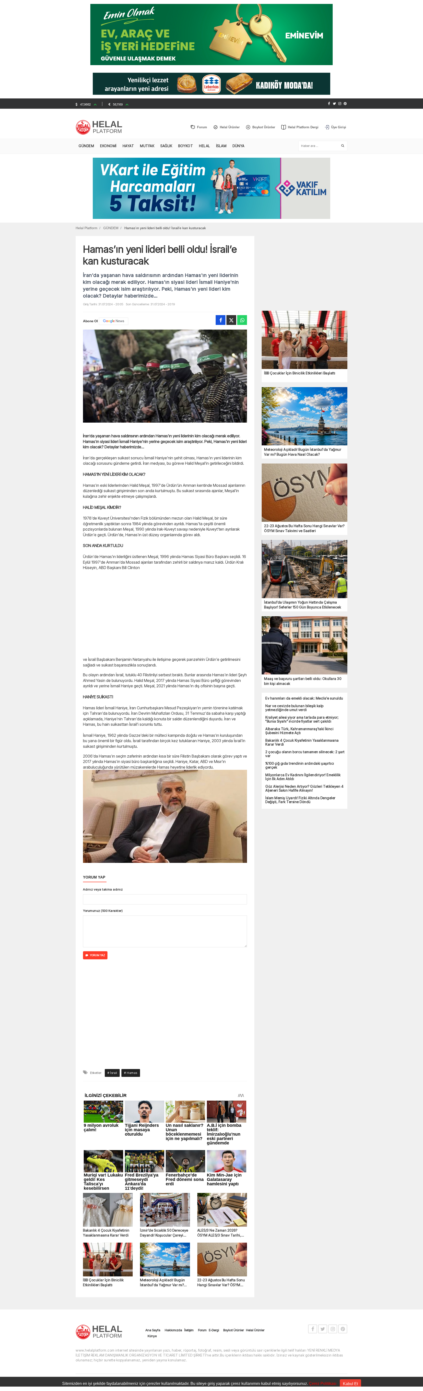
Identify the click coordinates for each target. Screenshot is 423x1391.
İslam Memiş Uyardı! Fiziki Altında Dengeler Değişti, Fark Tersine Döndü (300, 800)
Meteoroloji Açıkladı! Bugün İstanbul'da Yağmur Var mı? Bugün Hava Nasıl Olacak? (162, 1184)
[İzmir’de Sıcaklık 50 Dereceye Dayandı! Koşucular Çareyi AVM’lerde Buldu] (165, 1112)
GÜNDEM (86, 146)
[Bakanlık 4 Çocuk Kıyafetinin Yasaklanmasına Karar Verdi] (108, 1112)
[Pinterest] (345, 103)
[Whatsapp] (242, 320)
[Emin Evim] (211, 34)
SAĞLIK (166, 146)
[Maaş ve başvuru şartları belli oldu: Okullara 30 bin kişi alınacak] (304, 645)
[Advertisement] (50, 126)
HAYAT (128, 146)
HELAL (204, 146)
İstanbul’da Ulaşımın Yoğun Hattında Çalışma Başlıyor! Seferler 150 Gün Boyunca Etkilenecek (302, 604)
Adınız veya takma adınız (103, 889)
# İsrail (112, 974)
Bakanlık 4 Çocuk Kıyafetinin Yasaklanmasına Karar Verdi (106, 1134)
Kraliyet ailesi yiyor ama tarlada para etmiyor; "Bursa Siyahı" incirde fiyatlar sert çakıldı (302, 719)
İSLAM (221, 146)
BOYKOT (185, 146)
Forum (202, 1232)
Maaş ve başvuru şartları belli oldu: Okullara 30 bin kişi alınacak (302, 681)
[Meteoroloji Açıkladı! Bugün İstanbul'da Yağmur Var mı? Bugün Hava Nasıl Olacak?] (165, 1161)
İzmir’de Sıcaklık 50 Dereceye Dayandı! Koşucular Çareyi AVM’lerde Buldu (164, 1134)
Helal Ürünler (255, 1232)
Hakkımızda (173, 1232)
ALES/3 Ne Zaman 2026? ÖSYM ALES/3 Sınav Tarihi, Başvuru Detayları (219, 1134)
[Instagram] (340, 103)
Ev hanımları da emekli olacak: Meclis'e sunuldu (304, 698)
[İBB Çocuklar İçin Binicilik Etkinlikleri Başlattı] (108, 1161)
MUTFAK (147, 146)
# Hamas (130, 974)
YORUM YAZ (97, 955)
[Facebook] (329, 103)
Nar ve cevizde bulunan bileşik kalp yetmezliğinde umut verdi (294, 708)
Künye (152, 1237)
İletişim (189, 1232)
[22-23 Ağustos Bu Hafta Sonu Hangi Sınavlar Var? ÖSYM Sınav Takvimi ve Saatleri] (222, 1161)
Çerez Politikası (322, 1383)
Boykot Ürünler (233, 1232)
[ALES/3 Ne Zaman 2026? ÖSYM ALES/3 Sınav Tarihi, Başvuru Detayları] (222, 1112)
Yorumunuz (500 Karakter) (103, 911)
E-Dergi (214, 1232)
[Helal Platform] (101, 127)
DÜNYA (239, 146)
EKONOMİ (108, 146)
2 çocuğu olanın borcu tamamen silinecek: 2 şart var (305, 754)
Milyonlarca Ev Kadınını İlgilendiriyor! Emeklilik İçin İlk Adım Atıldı (303, 777)
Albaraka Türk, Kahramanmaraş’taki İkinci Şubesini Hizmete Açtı (299, 731)
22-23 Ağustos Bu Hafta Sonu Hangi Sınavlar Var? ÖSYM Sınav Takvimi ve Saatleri (221, 1184)
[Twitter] (334, 103)
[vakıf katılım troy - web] (211, 188)
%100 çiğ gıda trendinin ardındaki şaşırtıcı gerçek (299, 765)
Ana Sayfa (152, 1232)
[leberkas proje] (211, 83)
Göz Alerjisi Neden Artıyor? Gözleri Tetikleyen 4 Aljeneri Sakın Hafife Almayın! (304, 788)
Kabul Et (350, 1384)
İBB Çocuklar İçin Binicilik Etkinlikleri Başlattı (103, 1184)
